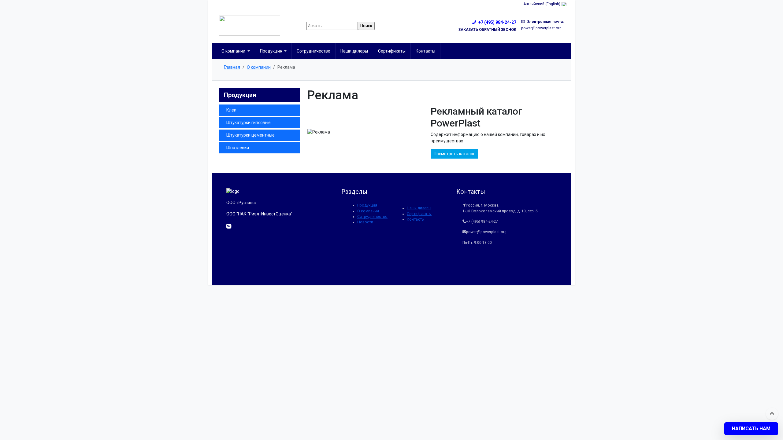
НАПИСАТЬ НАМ (751, 428)
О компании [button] (233, 51)
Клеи (231, 110)
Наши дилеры (354, 51)
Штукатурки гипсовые (248, 122)
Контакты (425, 51)
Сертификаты (392, 51)
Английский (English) (541, 4)
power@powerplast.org (541, 28)
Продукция (367, 205)
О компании (368, 211)
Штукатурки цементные (250, 135)
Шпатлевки (237, 147)
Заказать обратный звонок (487, 30)
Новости (365, 222)
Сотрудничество (313, 51)
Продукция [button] (271, 51)
